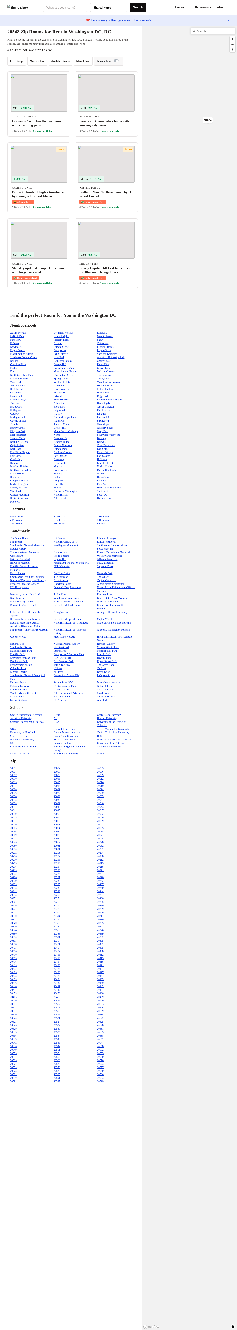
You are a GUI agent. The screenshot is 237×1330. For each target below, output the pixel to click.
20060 (13, 824)
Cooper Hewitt (18, 636)
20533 (13, 1032)
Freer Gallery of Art (64, 636)
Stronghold (103, 420)
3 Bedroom (103, 516)
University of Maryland (22, 732)
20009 (100, 775)
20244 (100, 891)
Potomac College (62, 743)
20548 (100, 1046)
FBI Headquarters (19, 587)
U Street (14, 343)
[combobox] (65, 7)
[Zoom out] (232, 44)
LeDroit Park (17, 336)
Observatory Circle (64, 375)
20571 (13, 1064)
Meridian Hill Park (107, 650)
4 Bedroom (16, 520)
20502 (57, 1004)
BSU (99, 736)
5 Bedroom (59, 520)
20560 (100, 1056)
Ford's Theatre (61, 555)
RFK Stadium (17, 696)
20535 (100, 1032)
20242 (57, 891)
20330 (100, 919)
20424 (100, 968)
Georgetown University (109, 715)
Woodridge (103, 424)
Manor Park (16, 396)
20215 (100, 863)
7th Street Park (61, 647)
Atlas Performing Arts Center (69, 693)
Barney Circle (17, 427)
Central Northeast (63, 445)
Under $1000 (17, 516)
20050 (57, 814)
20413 (13, 958)
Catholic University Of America (27, 722)
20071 (100, 835)
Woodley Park (17, 385)
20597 (57, 1081)
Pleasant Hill (103, 417)
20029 (100, 793)
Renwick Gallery (106, 643)
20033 (100, 796)
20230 (57, 881)
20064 (57, 828)
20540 (57, 1039)
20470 (13, 1000)
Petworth (58, 396)
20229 (13, 881)
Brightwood (16, 389)
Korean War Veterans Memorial (113, 552)
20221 (100, 870)
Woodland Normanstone (109, 382)
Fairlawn (101, 480)
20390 (13, 937)
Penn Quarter (61, 354)
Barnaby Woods (105, 385)
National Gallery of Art (66, 541)
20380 (13, 933)
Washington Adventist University (114, 739)
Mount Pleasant (105, 336)
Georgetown (60, 350)
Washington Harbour (108, 601)
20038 (13, 803)
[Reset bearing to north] (232, 49)
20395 (100, 940)
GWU (57, 715)
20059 (100, 821)
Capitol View (17, 445)
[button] (229, 7)
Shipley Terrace (18, 487)
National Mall (61, 494)
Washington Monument (66, 545)
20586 (100, 1074)
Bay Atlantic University (66, 753)
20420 (57, 965)
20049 (13, 814)
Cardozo (101, 668)
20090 (13, 849)
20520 (13, 1018)
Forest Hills (103, 364)
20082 (100, 845)
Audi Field (102, 700)
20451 (100, 990)
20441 (57, 986)
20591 (57, 1078)
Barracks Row (104, 498)
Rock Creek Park (62, 657)
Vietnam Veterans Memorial (24, 552)
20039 (57, 803)
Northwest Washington (65, 491)
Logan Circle (104, 350)
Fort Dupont (60, 456)
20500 (100, 1000)
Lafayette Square (106, 675)
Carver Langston (105, 406)
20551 (57, 1049)
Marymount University (22, 739)
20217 (57, 866)
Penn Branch (60, 470)
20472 (57, 1000)
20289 (57, 909)
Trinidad (14, 424)
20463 (13, 997)
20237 (100, 884)
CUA (56, 722)
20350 (57, 923)
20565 (13, 1060)
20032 (57, 796)
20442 (100, 986)
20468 (57, 997)
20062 (100, 824)
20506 (100, 1007)
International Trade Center (67, 605)
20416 (13, 961)
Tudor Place (60, 594)
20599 (100, 1081)
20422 (13, 968)
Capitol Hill (60, 427)
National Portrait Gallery (67, 643)
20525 (100, 1021)
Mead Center (103, 693)
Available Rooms (60, 61)
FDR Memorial (62, 566)
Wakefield (15, 382)
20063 (13, 828)
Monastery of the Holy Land (25, 594)
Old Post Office (62, 573)
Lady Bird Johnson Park (23, 657)
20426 (57, 972)
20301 (13, 912)
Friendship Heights (64, 368)
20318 (13, 919)
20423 (57, 968)
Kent (12, 371)
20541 (100, 1039)
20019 (100, 785)
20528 (100, 1025)
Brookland (59, 406)
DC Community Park (65, 686)
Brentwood (16, 406)
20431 (100, 976)
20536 (13, 1035)
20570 (100, 1060)
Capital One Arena (106, 580)
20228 (100, 877)
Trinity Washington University (113, 729)
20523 (13, 1021)
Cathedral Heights (63, 361)
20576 (57, 1067)
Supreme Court (105, 566)
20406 (13, 951)
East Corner (103, 449)
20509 (100, 1011)
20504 (13, 1007)
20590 (13, 1078)
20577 (100, 1067)
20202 (13, 852)
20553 (13, 1053)
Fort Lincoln (103, 410)
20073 (13, 838)
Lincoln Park (104, 654)
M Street (58, 672)
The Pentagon (61, 577)
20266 (13, 905)
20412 (100, 954)
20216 (13, 866)
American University (21, 718)
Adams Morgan (18, 332)
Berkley (14, 361)
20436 (13, 983)
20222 (13, 873)
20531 (100, 1028)
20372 (57, 926)
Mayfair (58, 466)
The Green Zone (105, 665)
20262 (57, 902)
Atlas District (61, 498)
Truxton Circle (61, 424)
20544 (100, 1042)
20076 (13, 842)
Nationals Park (104, 573)
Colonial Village (105, 389)
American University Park (110, 357)
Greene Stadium (18, 700)
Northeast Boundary (20, 470)
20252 (13, 898)
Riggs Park (103, 396)
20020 (13, 789)
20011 (57, 778)
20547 (57, 1046)
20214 (57, 863)
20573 (100, 1064)
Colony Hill (60, 364)
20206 (13, 856)
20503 (100, 1004)
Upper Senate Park (107, 661)
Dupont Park (60, 449)
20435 (100, 979)
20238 (13, 888)
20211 (57, 859)
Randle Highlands (106, 470)
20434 (57, 979)
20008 (57, 775)
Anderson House (62, 584)
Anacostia (102, 473)
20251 (100, 895)
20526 (13, 1025)
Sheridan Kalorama (107, 354)
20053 (13, 817)
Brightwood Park (63, 389)
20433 (13, 979)
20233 (13, 884)
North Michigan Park (65, 417)
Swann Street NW (63, 682)
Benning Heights (19, 441)
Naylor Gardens (105, 466)
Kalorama (102, 332)
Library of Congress (107, 538)
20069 (13, 835)
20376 (100, 930)
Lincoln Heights (105, 463)
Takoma (14, 403)
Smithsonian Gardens (21, 647)
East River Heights (20, 452)
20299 (100, 909)
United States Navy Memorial (112, 598)
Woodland (15, 491)
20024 (100, 789)
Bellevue (58, 477)
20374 (13, 930)
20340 (13, 923)
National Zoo (17, 643)
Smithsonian (16, 541)
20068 (100, 831)
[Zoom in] (232, 39)
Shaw (100, 339)
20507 (13, 1011)
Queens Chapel (18, 420)
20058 (57, 821)
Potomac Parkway (19, 686)
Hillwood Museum (20, 562)
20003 (100, 768)
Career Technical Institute (23, 746)
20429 (57, 976)
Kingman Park (17, 431)
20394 (57, 940)
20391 (57, 937)
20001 (13, 768)
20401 (57, 944)
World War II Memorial (109, 555)
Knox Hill (59, 484)
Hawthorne (103, 392)
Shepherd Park (61, 399)
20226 (13, 877)
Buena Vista (103, 477)
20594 (13, 1081)
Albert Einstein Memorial (110, 584)
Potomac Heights (19, 378)
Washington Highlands (109, 487)
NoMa (57, 434)
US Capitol (59, 538)
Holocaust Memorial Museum (25, 619)
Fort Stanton (103, 456)
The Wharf (103, 577)
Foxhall (14, 368)
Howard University (107, 718)
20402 (100, 944)
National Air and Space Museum (114, 622)
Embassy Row (104, 594)
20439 (100, 983)
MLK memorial (105, 562)
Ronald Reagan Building (23, 605)
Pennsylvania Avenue (21, 665)
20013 (13, 782)
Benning (101, 438)
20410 (13, 954)
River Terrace (17, 473)
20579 (57, 1071)
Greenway (59, 459)
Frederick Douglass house (67, 587)
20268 (57, 905)
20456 (57, 993)
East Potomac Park (64, 661)
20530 (57, 1028)
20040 (100, 803)
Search (138, 7)
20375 (57, 930)
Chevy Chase (104, 361)
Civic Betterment (106, 445)
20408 (100, 951)
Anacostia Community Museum (113, 629)
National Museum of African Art (71, 622)
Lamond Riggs (18, 399)
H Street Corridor (19, 498)
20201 (100, 849)
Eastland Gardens (63, 452)
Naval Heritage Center (22, 601)
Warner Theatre (62, 689)
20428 (13, 976)
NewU (100, 753)
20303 (57, 912)
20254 (57, 898)
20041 (13, 807)
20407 (57, 951)
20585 (57, 1074)
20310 (13, 916)
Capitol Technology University (113, 732)
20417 (57, 961)
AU (55, 718)
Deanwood (15, 449)
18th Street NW (62, 665)
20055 (57, 817)
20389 (100, 933)
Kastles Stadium (62, 696)
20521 (57, 1018)
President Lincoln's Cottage (24, 584)
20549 (13, 1049)
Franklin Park (17, 654)
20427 (100, 972)
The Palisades (104, 375)
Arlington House (62, 612)
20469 (100, 997)
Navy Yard (102, 431)
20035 (13, 800)
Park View (15, 339)
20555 (100, 1053)
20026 (13, 793)
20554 (57, 1053)
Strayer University (19, 736)
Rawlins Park (104, 657)
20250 (57, 895)
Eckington (15, 410)
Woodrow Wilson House (66, 598)
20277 (13, 909)
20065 (100, 828)
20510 (13, 1014)
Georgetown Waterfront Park (69, 654)
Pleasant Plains (61, 339)
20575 (13, 1067)
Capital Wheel (104, 619)
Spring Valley (61, 378)
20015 (57, 782)
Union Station (17, 573)
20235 (57, 884)
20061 (57, 824)
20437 (57, 983)
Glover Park (103, 368)
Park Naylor (103, 484)
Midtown (15, 501)
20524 (57, 1021)
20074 (57, 838)
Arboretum (59, 403)
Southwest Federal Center (23, 357)
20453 (13, 993)
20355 (100, 923)
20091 (57, 849)
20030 (13, 796)
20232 (100, 881)
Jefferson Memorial (107, 559)
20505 (57, 1007)
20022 (57, 789)
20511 (57, 1014)
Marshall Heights (19, 466)
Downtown (16, 346)
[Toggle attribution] (233, 1326)
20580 (100, 1071)
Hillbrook (102, 459)
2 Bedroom (59, 516)
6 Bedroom (103, 520)
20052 (100, 814)
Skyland (58, 487)
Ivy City (58, 413)
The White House (19, 538)
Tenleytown (103, 378)
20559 (57, 1056)
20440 (13, 986)
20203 (57, 852)
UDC (13, 729)
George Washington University (26, 715)
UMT (13, 743)
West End (59, 357)
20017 (13, 785)
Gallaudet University (64, 729)
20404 (57, 947)
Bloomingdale (104, 403)
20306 (100, 912)
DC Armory (60, 700)
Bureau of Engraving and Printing (28, 580)
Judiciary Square (105, 427)
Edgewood (59, 410)
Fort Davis (15, 456)
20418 (100, 961)
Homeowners (203, 7)
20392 (100, 937)
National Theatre (106, 686)
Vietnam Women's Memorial (69, 601)
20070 (57, 835)
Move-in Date (37, 61)
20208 (100, 856)
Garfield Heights (19, 484)
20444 (13, 990)
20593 (100, 1078)
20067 (57, 831)
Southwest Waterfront (108, 434)
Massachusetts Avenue (108, 682)
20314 (57, 916)
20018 (57, 785)
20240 (100, 888)
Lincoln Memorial (106, 541)
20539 (13, 1039)
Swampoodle (60, 438)
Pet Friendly (60, 523)
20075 (100, 838)
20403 (13, 947)
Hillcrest (14, 463)
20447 (57, 990)
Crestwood (15, 392)
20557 (13, 1056)
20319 (57, 919)
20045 (57, 810)
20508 (57, 1011)
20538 (100, 1035)
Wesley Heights (62, 382)
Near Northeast (18, 434)
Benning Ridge (61, 441)
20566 (57, 1060)
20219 (13, 870)
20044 (13, 810)
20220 (57, 870)
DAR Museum (17, 598)
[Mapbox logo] (151, 1327)
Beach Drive (103, 672)
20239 (57, 888)
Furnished (102, 523)
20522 (100, 1018)
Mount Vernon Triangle (66, 431)
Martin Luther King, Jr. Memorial (71, 562)
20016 (100, 782)
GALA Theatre (105, 689)
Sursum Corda (17, 438)
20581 (13, 1074)
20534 (57, 1032)
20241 (13, 891)
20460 (100, 993)
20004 (13, 771)
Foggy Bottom (17, 350)
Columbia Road (18, 668)
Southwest (102, 491)
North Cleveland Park (21, 375)
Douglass (58, 480)
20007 (13, 775)
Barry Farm (16, 477)
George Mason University (67, 732)
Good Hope (16, 459)
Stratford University (64, 739)
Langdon (101, 413)
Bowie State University (66, 736)
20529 (13, 1028)
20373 (100, 926)
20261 (13, 902)
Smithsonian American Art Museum (29, 629)
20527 (57, 1025)
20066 (13, 831)
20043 (100, 807)
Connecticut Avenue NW (66, 675)
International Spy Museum (67, 619)
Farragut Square (18, 682)
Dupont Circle (61, 346)
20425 (13, 972)
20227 (57, 877)
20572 (57, 1064)
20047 (100, 810)
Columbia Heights (63, 332)
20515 (100, 1014)
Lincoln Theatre (18, 672)
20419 (13, 965)
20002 (57, 768)
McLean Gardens (106, 371)
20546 (13, 1046)
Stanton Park (60, 650)
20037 (100, 800)
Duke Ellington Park (21, 650)
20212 (100, 859)
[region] (183, 85)
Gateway (14, 413)
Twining (58, 473)
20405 (100, 947)
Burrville (101, 441)
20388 (57, 933)
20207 (57, 856)
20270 (100, 905)
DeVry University (19, 753)
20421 (100, 965)
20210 (13, 859)
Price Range (17, 61)
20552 (100, 1049)
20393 (13, 940)
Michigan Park (18, 417)
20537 (57, 1035)
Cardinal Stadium (106, 696)
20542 (13, 1042)
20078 (100, 842)
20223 (57, 873)
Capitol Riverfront (19, 494)
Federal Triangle (105, 346)
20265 (100, 902)
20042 (57, 807)
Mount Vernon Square (21, 354)
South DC (102, 494)
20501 (13, 1004)
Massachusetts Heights (65, 371)
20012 (100, 778)
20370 (13, 926)
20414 (57, 958)
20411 (57, 954)
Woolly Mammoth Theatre (24, 693)
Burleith (58, 343)
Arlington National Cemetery (112, 612)
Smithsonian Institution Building (27, 577)
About (220, 7)
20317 (100, 916)
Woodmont (59, 385)
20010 (13, 778)
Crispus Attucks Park (108, 647)
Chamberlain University (109, 746)
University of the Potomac (111, 743)
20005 (57, 771)
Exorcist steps (61, 580)
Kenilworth (60, 463)
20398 (13, 944)
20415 (100, 958)
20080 (13, 845)
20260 (100, 898)
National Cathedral (20, 559)
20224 (100, 873)
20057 (13, 821)
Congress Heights (19, 480)
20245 (13, 895)
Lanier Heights (61, 336)
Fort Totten (60, 392)
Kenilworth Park (19, 661)
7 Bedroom (16, 523)
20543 (57, 1042)
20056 (100, 817)
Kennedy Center (18, 689)
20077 (57, 842)
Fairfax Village (105, 452)
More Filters (83, 61)
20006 (100, 771)
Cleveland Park (18, 364)
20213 (13, 863)
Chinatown (102, 343)
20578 (13, 1071)
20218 (100, 866)
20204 (100, 852)
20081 (57, 845)
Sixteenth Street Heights (109, 399)
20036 (57, 800)
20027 (57, 793)
